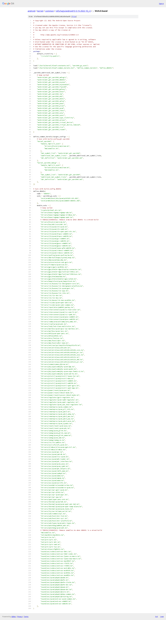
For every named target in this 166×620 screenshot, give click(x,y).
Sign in (161, 3)
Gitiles (13, 616)
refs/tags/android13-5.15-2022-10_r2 (73, 11)
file (74, 16)
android (31, 11)
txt (156, 616)
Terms (26, 616)
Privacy (19, 616)
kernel (40, 11)
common (49, 11)
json (162, 616)
